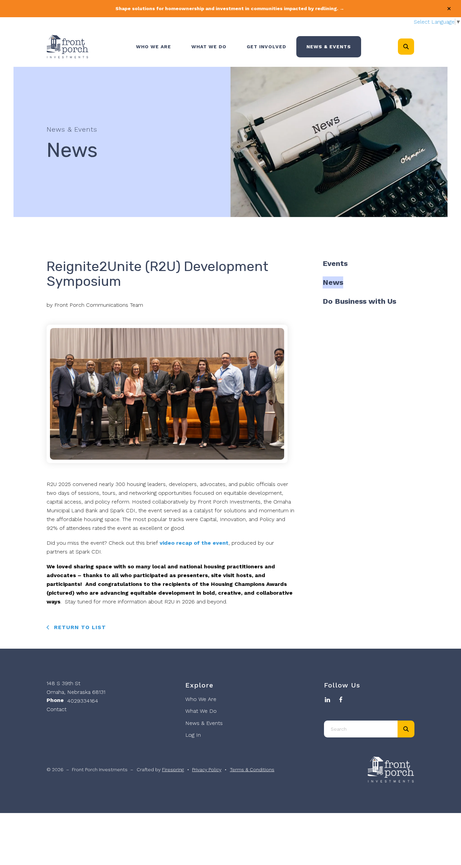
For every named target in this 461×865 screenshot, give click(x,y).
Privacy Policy (206, 769)
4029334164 (82, 701)
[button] (449, 8)
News (333, 282)
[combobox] (415, 46)
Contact (56, 709)
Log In (193, 735)
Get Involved (266, 46)
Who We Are (153, 46)
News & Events (328, 46)
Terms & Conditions (252, 769)
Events (335, 263)
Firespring (173, 769)
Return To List (79, 627)
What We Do (208, 46)
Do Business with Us (359, 301)
